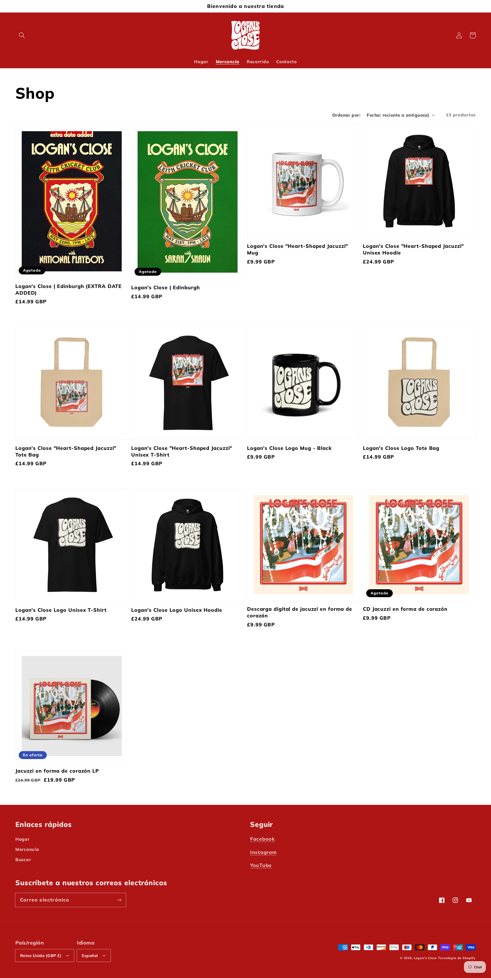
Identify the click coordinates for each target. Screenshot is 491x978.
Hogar (22, 839)
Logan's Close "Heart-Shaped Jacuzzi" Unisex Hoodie (413, 249)
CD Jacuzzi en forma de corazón (405, 609)
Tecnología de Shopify (457, 958)
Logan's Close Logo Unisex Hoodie (176, 610)
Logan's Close (425, 958)
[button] (22, 35)
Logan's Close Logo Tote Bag (401, 448)
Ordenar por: (346, 115)
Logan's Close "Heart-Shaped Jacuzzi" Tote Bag (65, 451)
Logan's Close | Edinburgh (165, 287)
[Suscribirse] (119, 900)
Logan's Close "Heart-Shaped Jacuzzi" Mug (297, 249)
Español (90, 955)
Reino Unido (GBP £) (40, 955)
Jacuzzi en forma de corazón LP (57, 771)
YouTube (261, 865)
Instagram (263, 852)
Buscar (23, 859)
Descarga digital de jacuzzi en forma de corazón (299, 612)
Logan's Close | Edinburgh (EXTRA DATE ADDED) (68, 289)
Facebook (262, 839)
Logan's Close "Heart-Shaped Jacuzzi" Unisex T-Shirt (181, 451)
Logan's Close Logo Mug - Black (289, 448)
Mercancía (27, 849)
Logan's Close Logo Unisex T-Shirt (61, 610)
